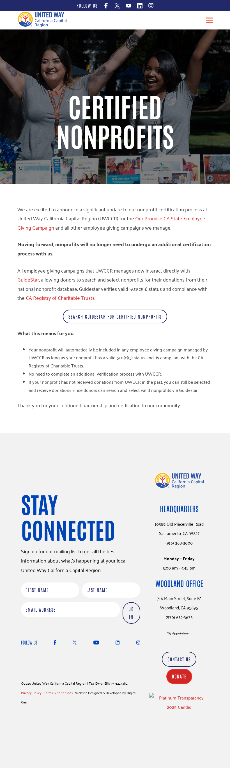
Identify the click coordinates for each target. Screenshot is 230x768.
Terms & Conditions (58, 693)
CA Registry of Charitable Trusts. (60, 297)
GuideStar (28, 279)
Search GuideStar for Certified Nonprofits (115, 316)
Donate (179, 676)
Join (131, 613)
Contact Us (179, 659)
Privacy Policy (31, 693)
